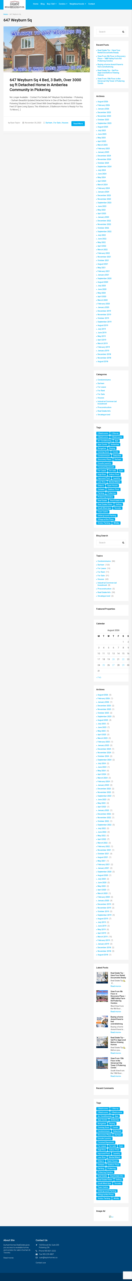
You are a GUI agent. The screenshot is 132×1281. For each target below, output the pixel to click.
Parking (101, 493)
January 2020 (103, 307)
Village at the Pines (106, 519)
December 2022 (104, 221)
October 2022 (103, 228)
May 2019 (102, 336)
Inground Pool (104, 478)
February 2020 (104, 304)
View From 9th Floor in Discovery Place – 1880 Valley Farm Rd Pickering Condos (111, 58)
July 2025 (102, 130)
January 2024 (103, 192)
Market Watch (114, 482)
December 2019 (104, 311)
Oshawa (101, 489)
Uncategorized (104, 415)
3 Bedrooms (103, 437)
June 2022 (102, 239)
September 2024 (104, 167)
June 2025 (102, 134)
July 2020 (102, 286)
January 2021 (103, 275)
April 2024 (102, 181)
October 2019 (103, 318)
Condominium (104, 456)
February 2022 (104, 253)
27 (113, 665)
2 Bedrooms (103, 433)
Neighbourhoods (77, 4)
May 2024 (102, 177)
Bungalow (102, 448)
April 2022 (102, 246)
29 (123, 665)
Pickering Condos (105, 497)
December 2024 (104, 156)
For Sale (57, 123)
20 (113, 659)
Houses (65, 123)
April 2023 (102, 213)
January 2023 (103, 217)
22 (123, 659)
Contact (91, 4)
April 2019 (102, 340)
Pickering (112, 493)
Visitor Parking (104, 523)
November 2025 (104, 116)
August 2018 (103, 361)
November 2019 (104, 315)
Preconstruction (104, 407)
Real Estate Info (104, 411)
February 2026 (104, 105)
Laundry (116, 478)
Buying (112, 448)
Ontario (101, 486)
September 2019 (104, 322)
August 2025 (103, 127)
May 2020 (102, 293)
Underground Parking (107, 515)
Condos (62, 4)
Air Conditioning (105, 441)
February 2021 (104, 271)
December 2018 (104, 354)
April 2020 (102, 296)
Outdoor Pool (113, 489)
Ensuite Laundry (104, 463)
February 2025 (104, 148)
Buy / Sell (51, 4)
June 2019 (102, 333)
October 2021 (103, 260)
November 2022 (104, 224)
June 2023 (102, 206)
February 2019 (104, 347)
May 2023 (102, 210)
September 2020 (104, 278)
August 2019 (103, 325)
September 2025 (104, 123)
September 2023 (104, 203)
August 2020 (103, 282)
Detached (117, 456)
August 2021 (103, 264)
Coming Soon (103, 452)
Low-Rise (102, 482)
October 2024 (103, 163)
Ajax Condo (102, 444)
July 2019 (102, 329)
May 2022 (102, 242)
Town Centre (103, 512)
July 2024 (102, 170)
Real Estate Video (105, 504)
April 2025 (102, 141)
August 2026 (103, 102)
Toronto (117, 508)
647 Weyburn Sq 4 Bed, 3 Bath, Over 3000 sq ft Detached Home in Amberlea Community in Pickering (45, 85)
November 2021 (104, 257)
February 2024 (104, 188)
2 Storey (115, 433)
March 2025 (103, 145)
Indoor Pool (114, 474)
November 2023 (104, 199)
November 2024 (104, 159)
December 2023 (104, 195)
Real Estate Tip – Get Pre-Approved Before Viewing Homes (108, 72)
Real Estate (102, 501)
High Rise (102, 474)
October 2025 (103, 120)
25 (103, 665)
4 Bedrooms (117, 437)
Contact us (40, 1263)
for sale (112, 471)
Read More (78, 124)
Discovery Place (104, 459)
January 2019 (103, 351)
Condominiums (104, 380)
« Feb (98, 677)
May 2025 (102, 138)
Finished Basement (106, 467)
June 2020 (102, 289)
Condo (115, 452)
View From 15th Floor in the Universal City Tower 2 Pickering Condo (111, 81)
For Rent (101, 391)
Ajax (116, 441)
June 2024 (102, 174)
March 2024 (103, 185)
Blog (43, 4)
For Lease (102, 387)
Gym (121, 471)
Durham (49, 123)
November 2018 (104, 358)
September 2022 (104, 231)
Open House (112, 486)
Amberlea (115, 444)
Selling (119, 504)
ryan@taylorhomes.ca (48, 1258)
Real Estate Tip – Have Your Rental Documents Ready (118, 975)
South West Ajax (104, 508)
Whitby (116, 523)
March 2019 (103, 343)
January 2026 (103, 109)
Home (35, 4)
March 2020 (103, 300)
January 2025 (103, 152)
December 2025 (104, 112)
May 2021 (102, 268)
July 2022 (102, 235)
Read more (115, 986)
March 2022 (103, 250)
